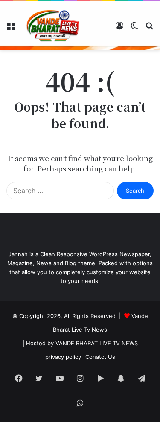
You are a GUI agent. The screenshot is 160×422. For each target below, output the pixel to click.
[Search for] (149, 28)
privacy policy (63, 356)
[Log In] (119, 28)
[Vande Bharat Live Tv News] (53, 25)
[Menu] (10, 28)
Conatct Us (100, 356)
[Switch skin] (134, 28)
